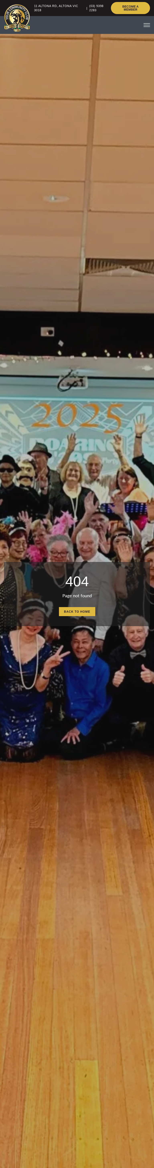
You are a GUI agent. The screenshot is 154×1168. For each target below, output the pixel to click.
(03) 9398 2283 (96, 8)
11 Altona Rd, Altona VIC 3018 (56, 8)
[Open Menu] (147, 25)
